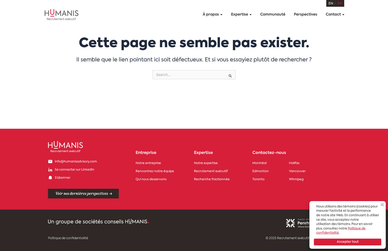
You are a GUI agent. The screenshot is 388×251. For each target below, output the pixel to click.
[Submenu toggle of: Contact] (343, 15)
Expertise (203, 153)
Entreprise (146, 153)
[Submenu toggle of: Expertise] (250, 15)
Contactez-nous (269, 153)
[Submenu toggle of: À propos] (221, 15)
